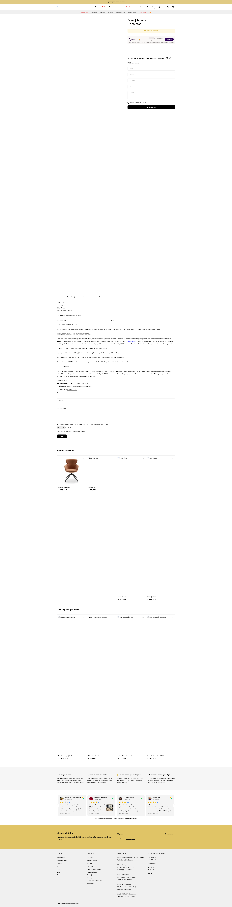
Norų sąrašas (90, 878)
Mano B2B (150, 7)
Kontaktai (138, 7)
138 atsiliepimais (131, 819)
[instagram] (152, 873)
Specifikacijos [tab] (71, 297)
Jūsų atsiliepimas (62, 408)
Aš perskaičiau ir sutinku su (71, 431)
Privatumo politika (92, 860)
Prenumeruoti (169, 834)
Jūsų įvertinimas (62, 389)
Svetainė (110, 12)
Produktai (63, 16)
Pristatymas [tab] (83, 297)
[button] (174, 805)
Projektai (112, 7)
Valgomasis (102, 12)
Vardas (59, 393)
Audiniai (89, 863)
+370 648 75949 (152, 859)
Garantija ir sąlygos (92, 875)
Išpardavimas (84, 12)
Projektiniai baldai (120, 12)
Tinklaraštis (90, 883)
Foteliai (59, 866)
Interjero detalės (132, 12)
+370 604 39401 (152, 857)
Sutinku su (127, 839)
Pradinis (58, 16)
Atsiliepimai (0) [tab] (95, 297)
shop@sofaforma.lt (153, 863)
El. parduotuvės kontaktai (94, 881)
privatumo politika (141, 102)
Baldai (97, 7)
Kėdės (58, 872)
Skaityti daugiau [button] (65, 813)
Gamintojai (90, 866)
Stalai (58, 869)
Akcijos (104, 7)
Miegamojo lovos (62, 860)
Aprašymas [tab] (60, 297)
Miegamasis (94, 12)
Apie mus (121, 7)
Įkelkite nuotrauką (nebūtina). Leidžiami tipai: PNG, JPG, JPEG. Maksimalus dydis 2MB (82, 424)
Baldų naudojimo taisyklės (94, 869)
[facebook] (149, 873)
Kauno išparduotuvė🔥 (145, 12)
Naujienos (129, 7)
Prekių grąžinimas (92, 872)
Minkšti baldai (61, 857)
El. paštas (60, 400)
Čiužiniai (59, 863)
